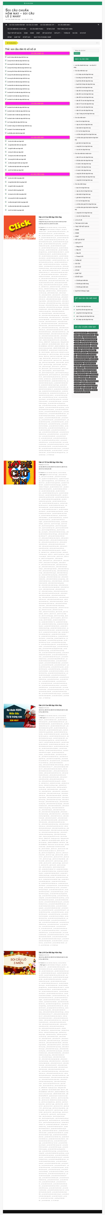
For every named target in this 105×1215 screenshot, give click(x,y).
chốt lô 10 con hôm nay (59, 554)
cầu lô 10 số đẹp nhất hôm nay (49, 529)
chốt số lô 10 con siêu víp (49, 611)
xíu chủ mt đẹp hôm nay (83, 216)
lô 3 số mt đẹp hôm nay (83, 201)
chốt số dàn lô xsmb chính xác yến (55, 599)
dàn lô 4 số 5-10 (55, 366)
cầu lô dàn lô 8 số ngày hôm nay (53, 1003)
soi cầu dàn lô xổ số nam (53, 434)
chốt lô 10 (50, 554)
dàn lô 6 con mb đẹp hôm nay (50, 705)
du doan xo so (47, 378)
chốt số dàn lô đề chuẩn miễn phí (53, 299)
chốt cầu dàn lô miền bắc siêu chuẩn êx (51, 538)
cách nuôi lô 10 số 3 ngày (51, 474)
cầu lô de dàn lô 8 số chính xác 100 (55, 1005)
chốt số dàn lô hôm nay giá (49, 572)
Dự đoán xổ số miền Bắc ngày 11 (86, 357)
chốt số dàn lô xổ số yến (48, 589)
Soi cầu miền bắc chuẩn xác (17, 29)
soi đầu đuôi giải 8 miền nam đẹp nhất (18, 163)
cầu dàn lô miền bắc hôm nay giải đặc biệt (51, 499)
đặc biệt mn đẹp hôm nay (83, 128)
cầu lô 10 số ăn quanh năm (48, 525)
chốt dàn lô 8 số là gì (51, 1034)
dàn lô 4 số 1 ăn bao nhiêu (56, 356)
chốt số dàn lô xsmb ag (47, 591)
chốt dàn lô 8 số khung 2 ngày (51, 1032)
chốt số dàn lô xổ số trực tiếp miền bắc (51, 587)
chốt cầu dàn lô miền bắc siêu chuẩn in (50, 274)
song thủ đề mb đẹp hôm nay (84, 173)
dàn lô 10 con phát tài (56, 617)
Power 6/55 (79, 256)
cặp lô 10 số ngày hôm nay (48, 480)
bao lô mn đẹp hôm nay (83, 121)
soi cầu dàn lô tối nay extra (57, 421)
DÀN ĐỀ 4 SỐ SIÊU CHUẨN (59, 348)
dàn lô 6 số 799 (44, 865)
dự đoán (77, 341)
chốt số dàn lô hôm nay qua (52, 305)
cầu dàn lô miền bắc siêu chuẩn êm (50, 256)
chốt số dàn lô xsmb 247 (51, 321)
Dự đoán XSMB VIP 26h (81, 352)
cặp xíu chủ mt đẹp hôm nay (84, 191)
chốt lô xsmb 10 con (47, 560)
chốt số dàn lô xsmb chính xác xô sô (55, 329)
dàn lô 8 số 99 (53, 1114)
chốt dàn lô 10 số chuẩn (55, 552)
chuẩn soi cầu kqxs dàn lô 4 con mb (51, 340)
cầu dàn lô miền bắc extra (47, 235)
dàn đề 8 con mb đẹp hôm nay (84, 97)
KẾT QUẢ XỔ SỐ (47, 33)
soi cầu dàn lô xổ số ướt (46, 438)
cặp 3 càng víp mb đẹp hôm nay (85, 113)
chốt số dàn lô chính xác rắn (48, 566)
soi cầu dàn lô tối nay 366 (47, 419)
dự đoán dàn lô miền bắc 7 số (58, 378)
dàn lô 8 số (58, 1102)
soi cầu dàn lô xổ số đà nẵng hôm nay (56, 428)
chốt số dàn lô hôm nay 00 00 (54, 301)
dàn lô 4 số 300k (57, 364)
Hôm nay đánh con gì (90, 363)
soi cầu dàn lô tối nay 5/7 (60, 419)
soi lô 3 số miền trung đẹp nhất (16, 210)
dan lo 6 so (58, 852)
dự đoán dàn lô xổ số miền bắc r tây (53, 1136)
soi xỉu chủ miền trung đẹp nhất (16, 178)
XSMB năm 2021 (86, 387)
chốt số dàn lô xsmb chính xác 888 (49, 323)
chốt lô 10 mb (60, 556)
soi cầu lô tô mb (47, 942)
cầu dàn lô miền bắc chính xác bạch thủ (57, 231)
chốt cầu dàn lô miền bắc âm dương (57, 532)
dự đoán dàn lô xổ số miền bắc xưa (58, 393)
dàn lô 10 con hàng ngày (47, 615)
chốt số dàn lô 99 (56, 295)
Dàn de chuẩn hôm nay (48, 1085)
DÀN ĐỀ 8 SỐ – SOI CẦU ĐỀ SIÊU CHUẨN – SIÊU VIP (53, 1089)
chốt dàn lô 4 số (45, 286)
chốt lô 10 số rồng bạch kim (47, 558)
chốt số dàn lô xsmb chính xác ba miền (50, 593)
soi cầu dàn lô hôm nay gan (55, 401)
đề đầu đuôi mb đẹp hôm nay (84, 160)
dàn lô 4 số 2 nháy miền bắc (48, 362)
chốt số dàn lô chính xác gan (53, 297)
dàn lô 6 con (54, 848)
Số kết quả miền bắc (82, 280)
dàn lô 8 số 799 (44, 1114)
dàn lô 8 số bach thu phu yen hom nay (51, 1122)
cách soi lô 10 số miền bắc (47, 476)
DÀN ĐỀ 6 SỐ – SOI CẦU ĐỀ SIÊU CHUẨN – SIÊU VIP (53, 840)
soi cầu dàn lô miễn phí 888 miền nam (57, 413)
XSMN (32, 33)
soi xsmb (78, 381)
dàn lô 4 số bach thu (47, 370)
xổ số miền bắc (79, 390)
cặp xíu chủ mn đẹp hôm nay (84, 124)
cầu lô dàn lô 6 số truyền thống (53, 758)
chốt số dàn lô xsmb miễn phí (56, 601)
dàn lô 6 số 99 (53, 865)
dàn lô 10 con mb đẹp (59, 615)
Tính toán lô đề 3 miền (64, 29)
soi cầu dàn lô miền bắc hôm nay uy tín (53, 411)
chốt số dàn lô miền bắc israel (53, 577)
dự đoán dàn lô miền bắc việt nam (58, 628)
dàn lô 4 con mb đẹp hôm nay (50, 217)
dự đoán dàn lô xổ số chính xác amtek (57, 387)
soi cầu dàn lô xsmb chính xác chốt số (50, 440)
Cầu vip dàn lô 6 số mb (55, 760)
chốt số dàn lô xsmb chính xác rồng (50, 327)
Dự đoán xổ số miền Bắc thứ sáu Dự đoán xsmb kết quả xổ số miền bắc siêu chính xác (86, 361)
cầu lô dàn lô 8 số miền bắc (50, 1001)
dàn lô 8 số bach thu (47, 1116)
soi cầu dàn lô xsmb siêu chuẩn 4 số (56, 444)
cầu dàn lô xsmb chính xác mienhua (51, 264)
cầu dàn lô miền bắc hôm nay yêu (56, 505)
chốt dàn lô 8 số (45, 1030)
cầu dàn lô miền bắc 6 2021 (56, 487)
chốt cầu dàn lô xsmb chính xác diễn (56, 280)
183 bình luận (51, 454)
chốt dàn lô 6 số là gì (51, 787)
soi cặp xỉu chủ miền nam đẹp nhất (17, 155)
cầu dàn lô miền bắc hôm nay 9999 (53, 495)
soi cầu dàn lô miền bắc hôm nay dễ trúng (54, 407)
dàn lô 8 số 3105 (47, 1112)
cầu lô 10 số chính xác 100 (48, 527)
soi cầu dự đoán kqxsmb (83, 372)
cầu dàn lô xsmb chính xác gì (59, 260)
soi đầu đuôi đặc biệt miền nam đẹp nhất (18, 166)
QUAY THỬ (17, 37)
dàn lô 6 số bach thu (47, 867)
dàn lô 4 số (46, 356)
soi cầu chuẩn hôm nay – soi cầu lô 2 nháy (19, 13)
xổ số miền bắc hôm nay (91, 390)
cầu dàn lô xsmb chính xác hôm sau (54, 750)
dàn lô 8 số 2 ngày (47, 1108)
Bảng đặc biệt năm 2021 (81, 332)
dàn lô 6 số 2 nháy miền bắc (59, 859)
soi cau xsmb (79, 370)
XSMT (38, 33)
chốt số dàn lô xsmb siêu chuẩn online (50, 335)
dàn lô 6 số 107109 (58, 856)
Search (77, 53)
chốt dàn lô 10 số (45, 552)
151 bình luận (56, 1200)
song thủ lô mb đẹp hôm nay (84, 180)
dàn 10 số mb (59, 611)
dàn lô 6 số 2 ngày (47, 859)
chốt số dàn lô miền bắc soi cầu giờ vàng (55, 579)
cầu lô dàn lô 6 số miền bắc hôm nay (50, 756)
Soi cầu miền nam (64, 25)
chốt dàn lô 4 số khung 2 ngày (51, 288)
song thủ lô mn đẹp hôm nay (84, 146)
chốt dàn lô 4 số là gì (51, 290)
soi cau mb (81, 367)
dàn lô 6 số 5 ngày (57, 863)
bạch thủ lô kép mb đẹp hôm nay (85, 84)
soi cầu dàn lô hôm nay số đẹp (49, 405)
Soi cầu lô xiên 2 (84, 376)
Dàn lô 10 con (53, 613)
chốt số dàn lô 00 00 (46, 295)
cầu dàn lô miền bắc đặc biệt (48, 491)
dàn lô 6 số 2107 (49, 861)
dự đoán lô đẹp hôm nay (59, 638)
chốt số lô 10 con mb (46, 609)
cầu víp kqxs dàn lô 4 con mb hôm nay (52, 266)
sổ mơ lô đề (51, 29)
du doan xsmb (79, 339)
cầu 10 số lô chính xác (60, 480)
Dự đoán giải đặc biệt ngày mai (83, 343)
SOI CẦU (75, 33)
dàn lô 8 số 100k (59, 1104)
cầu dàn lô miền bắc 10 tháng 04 (53, 229)
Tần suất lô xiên (79, 385)
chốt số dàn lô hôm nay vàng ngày (54, 307)
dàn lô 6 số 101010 (48, 856)
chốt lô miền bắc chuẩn (52, 293)
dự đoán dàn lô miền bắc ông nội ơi (55, 1126)
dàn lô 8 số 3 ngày (58, 1110)
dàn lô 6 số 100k (59, 854)
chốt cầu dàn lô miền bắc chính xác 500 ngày (53, 764)
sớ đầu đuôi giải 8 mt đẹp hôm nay (86, 204)
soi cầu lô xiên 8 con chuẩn (47, 1198)
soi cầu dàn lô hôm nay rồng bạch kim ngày (52, 648)
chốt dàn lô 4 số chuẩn (55, 286)
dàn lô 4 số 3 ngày (48, 364)
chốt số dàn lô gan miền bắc (50, 568)
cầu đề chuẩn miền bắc (49, 754)
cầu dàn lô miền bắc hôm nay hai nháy (52, 243)
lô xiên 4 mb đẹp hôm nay (83, 170)
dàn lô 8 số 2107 (49, 1110)
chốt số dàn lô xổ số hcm (55, 317)
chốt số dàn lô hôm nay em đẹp (54, 303)
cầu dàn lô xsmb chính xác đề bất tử (50, 748)
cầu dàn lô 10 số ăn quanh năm (53, 482)
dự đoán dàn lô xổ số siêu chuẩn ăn (57, 1138)
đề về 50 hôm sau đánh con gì (82, 392)
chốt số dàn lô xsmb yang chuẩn (49, 607)
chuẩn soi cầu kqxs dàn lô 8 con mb (51, 1083)
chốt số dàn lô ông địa (47, 313)
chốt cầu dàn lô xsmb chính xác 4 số (50, 542)
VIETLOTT (57, 33)
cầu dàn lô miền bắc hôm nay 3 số (50, 493)
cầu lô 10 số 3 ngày (55, 523)
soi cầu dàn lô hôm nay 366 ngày (55, 640)
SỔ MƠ (10, 37)
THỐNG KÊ (67, 33)
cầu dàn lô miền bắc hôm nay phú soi (50, 503)
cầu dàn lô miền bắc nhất (51, 250)
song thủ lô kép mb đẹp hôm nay (85, 177)
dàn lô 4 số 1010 (55, 358)
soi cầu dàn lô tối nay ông (54, 423)
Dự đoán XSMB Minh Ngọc (89, 350)
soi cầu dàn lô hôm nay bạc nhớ (54, 399)
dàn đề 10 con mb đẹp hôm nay (85, 100)
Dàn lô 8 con (54, 1098)
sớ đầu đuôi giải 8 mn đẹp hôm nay (86, 134)
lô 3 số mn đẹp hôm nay (83, 131)
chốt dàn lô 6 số (45, 783)
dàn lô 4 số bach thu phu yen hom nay (51, 376)
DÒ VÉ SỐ (83, 33)
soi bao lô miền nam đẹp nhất (15, 152)
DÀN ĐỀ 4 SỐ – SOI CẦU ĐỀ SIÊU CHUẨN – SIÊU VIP (53, 344)
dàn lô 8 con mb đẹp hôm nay (50, 952)
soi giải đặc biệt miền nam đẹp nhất (17, 145)
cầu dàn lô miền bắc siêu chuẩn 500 (55, 511)
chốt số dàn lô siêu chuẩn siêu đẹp (50, 585)
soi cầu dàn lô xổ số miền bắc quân (50, 432)
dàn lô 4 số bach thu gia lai (48, 372)
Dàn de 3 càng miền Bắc (90, 339)
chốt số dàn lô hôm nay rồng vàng (49, 574)
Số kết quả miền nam (82, 287)
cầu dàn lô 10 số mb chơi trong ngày (52, 484)
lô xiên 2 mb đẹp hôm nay (83, 164)
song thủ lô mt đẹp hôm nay (84, 213)
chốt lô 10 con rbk (51, 556)
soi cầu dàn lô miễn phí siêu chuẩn (52, 417)
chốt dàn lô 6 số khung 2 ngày (51, 785)
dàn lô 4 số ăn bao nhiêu (55, 368)
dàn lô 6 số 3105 (47, 863)
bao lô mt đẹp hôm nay (82, 188)
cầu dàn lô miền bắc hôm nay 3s (48, 237)
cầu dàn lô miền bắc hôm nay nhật (52, 734)
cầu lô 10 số (47, 523)
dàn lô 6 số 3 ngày (58, 861)
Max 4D (78, 253)
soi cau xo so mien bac (92, 367)
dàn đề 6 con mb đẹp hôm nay (84, 94)
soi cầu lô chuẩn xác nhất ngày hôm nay (56, 452)
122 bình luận (55, 945)
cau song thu (45, 532)
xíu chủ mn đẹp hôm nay (83, 149)
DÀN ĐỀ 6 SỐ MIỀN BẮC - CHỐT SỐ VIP (56, 842)
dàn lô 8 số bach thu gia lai (48, 1118)
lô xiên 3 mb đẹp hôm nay (83, 167)
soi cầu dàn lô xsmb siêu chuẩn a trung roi (51, 448)
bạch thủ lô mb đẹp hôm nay (84, 87)
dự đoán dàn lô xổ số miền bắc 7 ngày (51, 632)
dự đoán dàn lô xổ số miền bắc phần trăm (51, 391)
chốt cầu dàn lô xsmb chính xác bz (49, 278)
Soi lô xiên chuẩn (91, 379)
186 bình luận (47, 698)
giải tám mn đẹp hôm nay (83, 143)
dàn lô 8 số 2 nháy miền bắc (59, 1108)
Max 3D (78, 250)
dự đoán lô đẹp (50, 638)
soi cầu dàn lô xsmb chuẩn (55, 442)
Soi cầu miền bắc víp (47, 25)
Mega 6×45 (79, 246)
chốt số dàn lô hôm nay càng (49, 570)
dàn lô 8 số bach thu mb (54, 1120)
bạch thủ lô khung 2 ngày (42, 37)
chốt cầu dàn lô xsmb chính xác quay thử (53, 284)
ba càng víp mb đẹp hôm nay (84, 77)
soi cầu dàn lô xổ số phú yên (48, 436)
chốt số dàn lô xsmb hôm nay (58, 331)
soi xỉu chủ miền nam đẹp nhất (16, 141)
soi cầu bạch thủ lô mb (52, 885)
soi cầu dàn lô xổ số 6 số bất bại (56, 426)
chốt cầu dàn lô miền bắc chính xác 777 (51, 270)
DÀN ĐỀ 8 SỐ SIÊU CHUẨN (59, 1093)
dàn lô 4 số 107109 (48, 360)
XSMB (26, 33)
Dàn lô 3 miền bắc (46, 352)
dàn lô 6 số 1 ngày (50, 854)
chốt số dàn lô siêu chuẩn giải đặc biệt (50, 315)
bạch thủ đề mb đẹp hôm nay (84, 81)
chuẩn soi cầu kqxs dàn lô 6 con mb (51, 836)
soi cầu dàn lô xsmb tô (57, 450)
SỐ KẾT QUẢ (26, 37)
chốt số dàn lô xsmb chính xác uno (50, 597)
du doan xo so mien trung (90, 337)
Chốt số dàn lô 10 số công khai (51, 562)
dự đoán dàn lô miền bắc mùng (59, 381)
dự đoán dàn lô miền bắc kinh (53, 1124)
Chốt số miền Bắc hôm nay (87, 334)
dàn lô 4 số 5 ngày (46, 366)
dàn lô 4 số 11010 (58, 360)
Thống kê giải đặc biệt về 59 (88, 383)
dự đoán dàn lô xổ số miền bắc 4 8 (55, 1132)
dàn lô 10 (46, 613)
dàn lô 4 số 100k (47, 358)
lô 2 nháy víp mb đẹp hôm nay (84, 74)
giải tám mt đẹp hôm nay (83, 197)
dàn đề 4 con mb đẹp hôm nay (84, 91)
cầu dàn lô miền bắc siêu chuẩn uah (55, 258)
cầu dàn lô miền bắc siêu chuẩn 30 (52, 742)
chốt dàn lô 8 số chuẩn (55, 1030)
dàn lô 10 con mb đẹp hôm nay (51, 462)
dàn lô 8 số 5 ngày (57, 1112)
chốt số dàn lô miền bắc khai (54, 309)
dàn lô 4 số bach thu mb (54, 374)
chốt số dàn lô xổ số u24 (56, 319)
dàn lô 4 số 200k (60, 362)
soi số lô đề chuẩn (45, 945)
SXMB (84, 381)
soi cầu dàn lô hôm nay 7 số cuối (49, 397)
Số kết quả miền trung (82, 283)
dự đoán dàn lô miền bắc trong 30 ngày (50, 385)
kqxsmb (77, 365)
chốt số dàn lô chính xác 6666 (48, 564)
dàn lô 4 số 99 (45, 368)
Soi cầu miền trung (36, 29)
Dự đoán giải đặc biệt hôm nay (89, 341)
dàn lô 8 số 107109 (58, 1106)
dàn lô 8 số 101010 (48, 1106)
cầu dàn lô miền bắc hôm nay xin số (50, 248)
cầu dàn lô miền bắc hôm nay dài (54, 730)
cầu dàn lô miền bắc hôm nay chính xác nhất (54, 239)
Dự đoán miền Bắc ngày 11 (86, 348)
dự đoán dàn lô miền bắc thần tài (52, 626)
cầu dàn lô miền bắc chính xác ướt (56, 721)
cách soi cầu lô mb (50, 717)
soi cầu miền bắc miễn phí (58, 942)
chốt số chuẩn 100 (57, 560)
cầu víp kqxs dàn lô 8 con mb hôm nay (55, 1007)
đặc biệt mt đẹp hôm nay (83, 194)
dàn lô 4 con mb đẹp (54, 354)
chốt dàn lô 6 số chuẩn (55, 783)
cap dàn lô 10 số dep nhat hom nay (50, 478)
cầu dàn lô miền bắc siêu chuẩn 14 (56, 252)
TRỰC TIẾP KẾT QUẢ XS (14, 33)
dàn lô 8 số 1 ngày (50, 1104)
